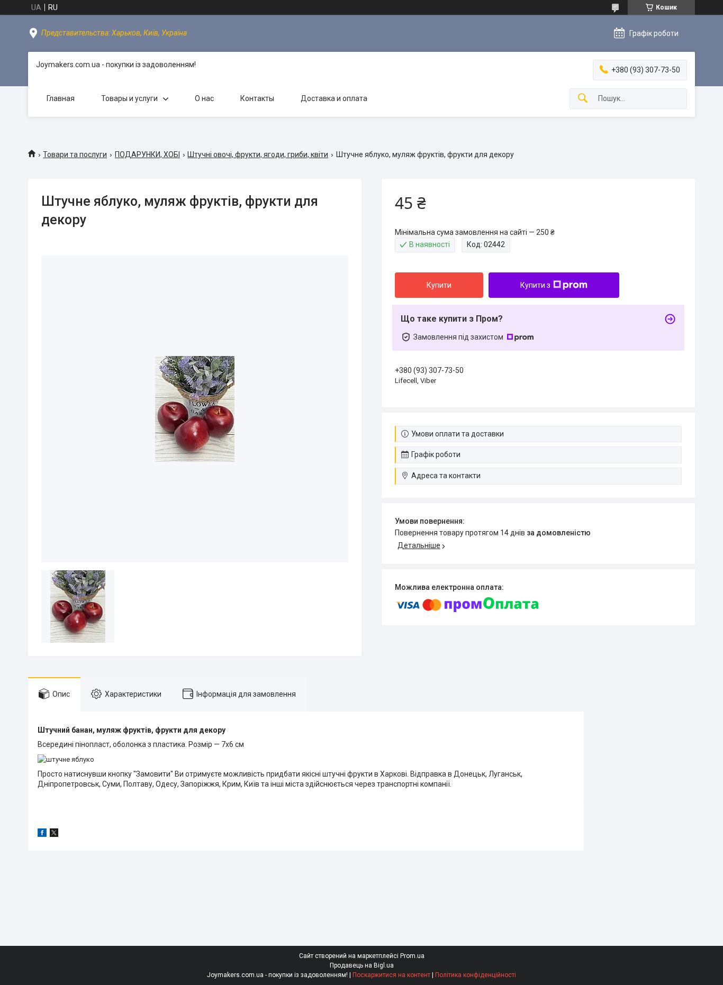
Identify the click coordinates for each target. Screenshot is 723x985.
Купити (439, 285)
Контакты (257, 98)
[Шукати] (582, 98)
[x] (54, 834)
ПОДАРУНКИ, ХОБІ (147, 154)
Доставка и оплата (334, 98)
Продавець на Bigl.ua (362, 965)
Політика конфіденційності (475, 975)
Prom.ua (412, 956)
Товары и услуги (129, 98)
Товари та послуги (75, 154)
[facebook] (42, 834)
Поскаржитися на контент (391, 975)
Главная (61, 98)
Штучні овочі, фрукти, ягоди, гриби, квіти (257, 154)
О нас (204, 98)
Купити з (535, 285)
